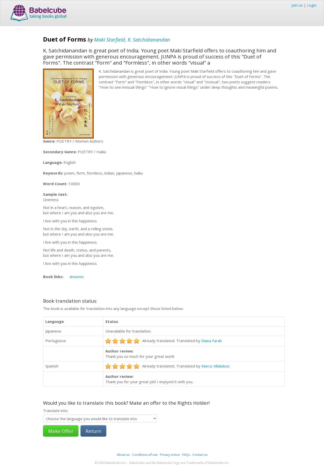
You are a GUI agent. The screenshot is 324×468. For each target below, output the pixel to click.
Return (93, 431)
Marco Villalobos (215, 365)
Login (311, 5)
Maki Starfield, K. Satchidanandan (132, 39)
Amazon (77, 276)
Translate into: (55, 410)
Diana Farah (211, 340)
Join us (297, 5)
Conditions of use (144, 455)
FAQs (186, 455)
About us (123, 455)
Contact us (200, 455)
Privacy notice (170, 455)
